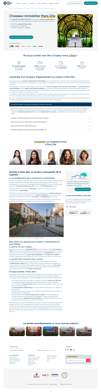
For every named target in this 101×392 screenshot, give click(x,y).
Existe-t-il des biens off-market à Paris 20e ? (23, 126)
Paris (32, 8)
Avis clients (30, 364)
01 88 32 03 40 (20, 350)
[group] (17, 331)
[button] (50, 166)
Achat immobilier (18, 8)
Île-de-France (26, 8)
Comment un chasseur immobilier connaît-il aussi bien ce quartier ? (30, 118)
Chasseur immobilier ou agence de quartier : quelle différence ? (29, 129)
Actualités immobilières (52, 355)
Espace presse (31, 360)
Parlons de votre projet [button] (82, 189)
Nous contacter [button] (41, 3)
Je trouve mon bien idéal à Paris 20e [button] (20, 37)
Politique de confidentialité (66, 384)
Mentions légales (53, 384)
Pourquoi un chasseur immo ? (34, 356)
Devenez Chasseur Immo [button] (75, 3)
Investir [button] (25, 3)
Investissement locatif (13, 358)
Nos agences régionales (33, 359)
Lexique (48, 359)
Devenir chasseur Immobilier (34, 358)
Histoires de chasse (32, 363)
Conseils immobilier (51, 358)
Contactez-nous (12, 362)
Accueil (11, 8)
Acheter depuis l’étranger (14, 359)
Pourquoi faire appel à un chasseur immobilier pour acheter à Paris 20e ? (31, 104)
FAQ (47, 360)
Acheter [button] (18, 3)
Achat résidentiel (12, 356)
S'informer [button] (32, 3)
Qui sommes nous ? (32, 362)
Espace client (12, 363)
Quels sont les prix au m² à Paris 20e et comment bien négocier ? (29, 122)
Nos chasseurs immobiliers (14, 360)
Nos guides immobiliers (52, 356)
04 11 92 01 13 (51, 350)
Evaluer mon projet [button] (54, 3)
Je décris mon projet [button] (90, 3)
